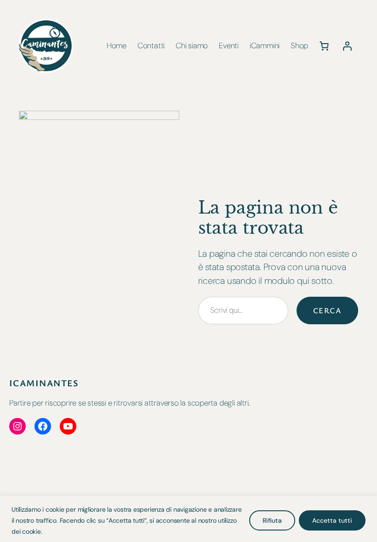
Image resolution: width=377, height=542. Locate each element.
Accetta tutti (332, 520)
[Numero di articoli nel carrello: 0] (324, 45)
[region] (188, 519)
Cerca (327, 310)
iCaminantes (44, 383)
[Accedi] (347, 45)
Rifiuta (272, 520)
